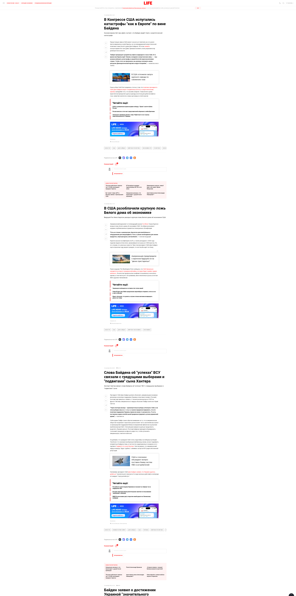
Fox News (145, 224)
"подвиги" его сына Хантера (125, 446)
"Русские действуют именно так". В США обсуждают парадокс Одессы (114, 187)
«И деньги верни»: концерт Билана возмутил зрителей (155, 568)
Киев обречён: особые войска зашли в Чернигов (155, 575)
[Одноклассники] (134, 157)
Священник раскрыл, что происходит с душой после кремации (134, 194)
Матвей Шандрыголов (116, 323)
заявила (147, 46)
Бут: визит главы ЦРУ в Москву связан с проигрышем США (114, 194)
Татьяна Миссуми (115, 141)
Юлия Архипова (123, 523)
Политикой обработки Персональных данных (134, 8)
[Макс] (123, 157)
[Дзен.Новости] (119, 157)
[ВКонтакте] (131, 157)
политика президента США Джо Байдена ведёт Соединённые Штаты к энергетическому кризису (133, 89)
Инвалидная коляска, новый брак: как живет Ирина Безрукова (155, 187)
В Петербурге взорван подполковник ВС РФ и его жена (134, 187)
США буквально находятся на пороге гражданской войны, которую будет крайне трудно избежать (133, 271)
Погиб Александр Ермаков (134, 567)
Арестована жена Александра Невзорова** (156, 193)
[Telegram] (127, 157)
